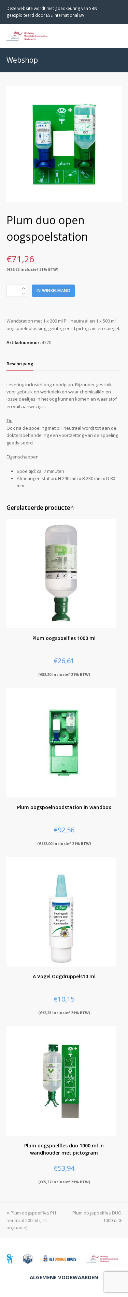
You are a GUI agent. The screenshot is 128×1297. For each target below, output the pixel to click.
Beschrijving (19, 364)
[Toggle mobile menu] (118, 36)
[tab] (19, 363)
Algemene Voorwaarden (64, 1277)
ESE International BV (65, 15)
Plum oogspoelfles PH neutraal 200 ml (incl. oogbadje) (31, 1220)
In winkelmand (54, 290)
